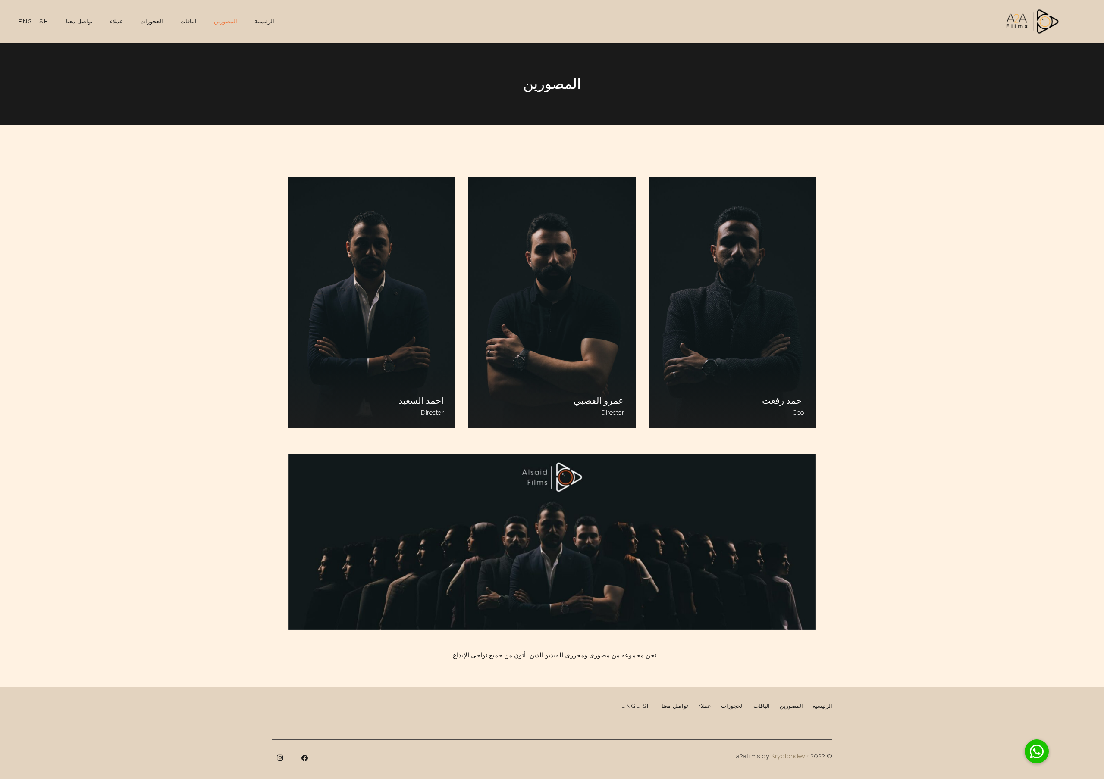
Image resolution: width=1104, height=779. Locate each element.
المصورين (791, 706)
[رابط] (1032, 21)
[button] (1037, 751)
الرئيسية (822, 706)
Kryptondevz (790, 756)
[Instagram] (280, 758)
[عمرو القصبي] (552, 302)
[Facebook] (305, 758)
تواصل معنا (675, 706)
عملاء (704, 706)
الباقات (761, 706)
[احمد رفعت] (732, 302)
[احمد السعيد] (371, 302)
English (636, 706)
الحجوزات (732, 706)
